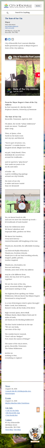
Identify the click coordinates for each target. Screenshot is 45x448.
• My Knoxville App (12, 413)
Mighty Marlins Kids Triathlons (17, 403)
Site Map (17, 430)
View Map (9, 430)
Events (8, 398)
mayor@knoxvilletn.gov (11, 26)
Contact (8, 420)
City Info (9, 408)
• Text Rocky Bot (11, 415)
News (7, 386)
